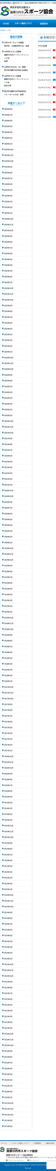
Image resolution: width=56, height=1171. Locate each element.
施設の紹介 (50, 1143)
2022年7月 (8, 387)
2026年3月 (8, 138)
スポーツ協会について (23, 24)
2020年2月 (8, 537)
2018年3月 (8, 670)
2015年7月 (8, 855)
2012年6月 (8, 1069)
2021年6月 (8, 456)
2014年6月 (8, 930)
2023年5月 (8, 329)
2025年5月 (8, 190)
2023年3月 (8, 340)
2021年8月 (8, 444)
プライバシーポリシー (16, 1160)
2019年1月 (8, 612)
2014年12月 (8, 895)
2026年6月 (8, 121)
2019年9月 (8, 566)
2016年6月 (8, 791)
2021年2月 (8, 479)
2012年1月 (8, 1097)
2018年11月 (8, 623)
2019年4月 (8, 595)
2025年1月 (8, 213)
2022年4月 (8, 404)
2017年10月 (8, 699)
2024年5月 (8, 259)
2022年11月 (8, 363)
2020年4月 (8, 525)
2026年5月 (8, 126)
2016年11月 (8, 762)
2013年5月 (8, 1005)
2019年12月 (8, 548)
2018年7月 (8, 647)
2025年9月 (8, 167)
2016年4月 (8, 803)
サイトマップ (34, 1160)
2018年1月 (8, 681)
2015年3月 (8, 878)
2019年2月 (8, 606)
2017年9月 (8, 704)
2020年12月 (8, 491)
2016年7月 (8, 785)
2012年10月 (8, 1045)
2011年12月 (8, 1103)
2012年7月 (8, 1063)
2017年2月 (8, 745)
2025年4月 (8, 196)
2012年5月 (8, 1074)
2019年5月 (8, 589)
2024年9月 (8, 236)
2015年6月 (8, 860)
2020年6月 (8, 514)
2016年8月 (8, 779)
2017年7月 (8, 716)
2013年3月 (8, 1016)
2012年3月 (8, 1086)
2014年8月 (8, 918)
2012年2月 (8, 1092)
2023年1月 (8, 352)
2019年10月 (8, 560)
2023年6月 (8, 323)
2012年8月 (8, 1057)
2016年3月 (8, 808)
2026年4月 (8, 132)
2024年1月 (8, 282)
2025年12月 (8, 150)
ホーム (4, 1143)
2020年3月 (8, 531)
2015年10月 (8, 837)
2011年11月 (8, 1109)
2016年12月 (8, 756)
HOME (6, 24)
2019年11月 (8, 554)
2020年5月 (8, 519)
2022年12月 (8, 358)
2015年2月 (8, 884)
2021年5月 (8, 462)
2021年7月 (8, 450)
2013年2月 (8, 1022)
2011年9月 (8, 1120)
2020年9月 (8, 502)
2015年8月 (8, 849)
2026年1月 (8, 144)
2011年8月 (8, 1126)
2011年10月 (8, 1115)
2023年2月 (8, 346)
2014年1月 (8, 959)
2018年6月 (8, 652)
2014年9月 (8, 913)
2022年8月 (8, 381)
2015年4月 (8, 872)
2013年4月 (8, 1011)
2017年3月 (8, 739)
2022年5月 (8, 398)
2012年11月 (8, 1040)
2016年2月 (8, 814)
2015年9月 (8, 843)
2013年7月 (8, 993)
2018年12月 (8, 618)
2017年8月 (8, 710)
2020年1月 (8, 543)
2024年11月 (8, 225)
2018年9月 (8, 635)
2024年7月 (8, 248)
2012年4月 (8, 1080)
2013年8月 (8, 988)
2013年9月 (8, 982)
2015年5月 (8, 866)
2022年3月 (8, 410)
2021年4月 (8, 467)
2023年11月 (8, 294)
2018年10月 (8, 629)
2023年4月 (8, 335)
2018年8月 (8, 641)
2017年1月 (8, 751)
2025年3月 (8, 202)
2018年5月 (8, 658)
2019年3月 (8, 600)
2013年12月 (8, 964)
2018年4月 (8, 664)
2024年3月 (8, 271)
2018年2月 (8, 675)
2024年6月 (8, 254)
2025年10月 (8, 161)
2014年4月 (8, 941)
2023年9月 (8, 306)
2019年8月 (8, 572)
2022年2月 (8, 415)
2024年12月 (8, 219)
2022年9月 (8, 375)
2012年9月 (8, 1051)
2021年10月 (8, 433)
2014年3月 (8, 947)
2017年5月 (8, 728)
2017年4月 (8, 733)
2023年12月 (8, 288)
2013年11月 (8, 970)
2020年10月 (8, 496)
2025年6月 (8, 184)
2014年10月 (8, 907)
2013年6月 (8, 999)
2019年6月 (8, 583)
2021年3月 (8, 473)
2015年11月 (8, 832)
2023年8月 (8, 311)
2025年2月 (8, 207)
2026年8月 (8, 109)
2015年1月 (8, 889)
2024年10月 (8, 231)
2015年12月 (8, 826)
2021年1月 (8, 485)
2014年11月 (8, 901)
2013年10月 (8, 976)
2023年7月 (8, 317)
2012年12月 (8, 1034)
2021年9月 (8, 438)
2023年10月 (8, 300)
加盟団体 (43, 24)
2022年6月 (8, 392)
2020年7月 (8, 508)
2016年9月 (8, 774)
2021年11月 (8, 427)
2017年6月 (8, 722)
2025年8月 (8, 173)
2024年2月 (8, 277)
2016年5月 (8, 797)
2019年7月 (8, 577)
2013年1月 (8, 1028)
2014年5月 (8, 936)
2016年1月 (8, 820)
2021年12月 (8, 421)
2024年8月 (8, 242)
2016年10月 (8, 768)
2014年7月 (8, 924)
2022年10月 (8, 369)
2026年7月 (8, 115)
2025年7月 (8, 178)
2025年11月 (8, 155)
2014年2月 (8, 953)
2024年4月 (8, 265)
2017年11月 (8, 693)
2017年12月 (8, 687)
